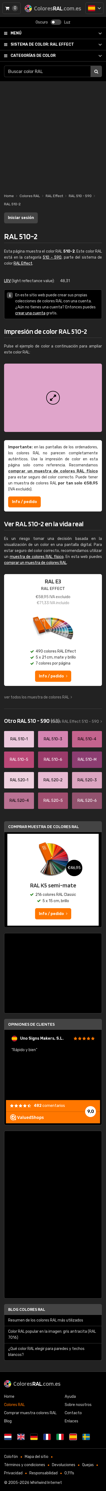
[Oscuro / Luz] (56, 22)
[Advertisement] (53, 134)
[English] (21, 1437)
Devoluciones (63, 1465)
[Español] (94, 8)
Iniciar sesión (21, 217)
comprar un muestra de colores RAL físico (53, 471)
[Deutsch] (34, 1437)
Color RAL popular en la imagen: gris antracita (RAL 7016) (52, 1334)
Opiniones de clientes (31, 1024)
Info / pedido (24, 501)
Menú (16, 33)
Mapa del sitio (36, 1456)
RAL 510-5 (19, 759)
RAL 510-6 (53, 759)
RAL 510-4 (87, 739)
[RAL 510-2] (53, 398)
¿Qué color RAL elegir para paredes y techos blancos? (46, 1351)
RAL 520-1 (19, 780)
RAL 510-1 (19, 739)
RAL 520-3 (87, 780)
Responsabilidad (43, 1473)
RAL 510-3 (53, 739)
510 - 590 (52, 257)
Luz (67, 22)
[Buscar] (96, 71)
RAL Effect (42, 44)
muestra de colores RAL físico (37, 556)
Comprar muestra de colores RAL (43, 826)
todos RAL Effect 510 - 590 (75, 721)
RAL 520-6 (87, 800)
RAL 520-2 (53, 780)
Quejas (88, 1465)
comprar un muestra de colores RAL (35, 562)
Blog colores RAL (26, 1309)
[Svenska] (86, 1437)
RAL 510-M (87, 759)
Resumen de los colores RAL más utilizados (45, 1320)
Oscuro (42, 22)
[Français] (47, 1437)
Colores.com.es (37, 1383)
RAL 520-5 (53, 800)
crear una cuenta (30, 313)
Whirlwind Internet (46, 1482)
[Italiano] (60, 1437)
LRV (7, 281)
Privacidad (13, 1473)
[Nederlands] (8, 1437)
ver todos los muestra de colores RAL (36, 697)
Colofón (11, 1456)
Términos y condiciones (24, 1465)
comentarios (49, 1105)
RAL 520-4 (19, 800)
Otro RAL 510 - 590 (32, 720)
